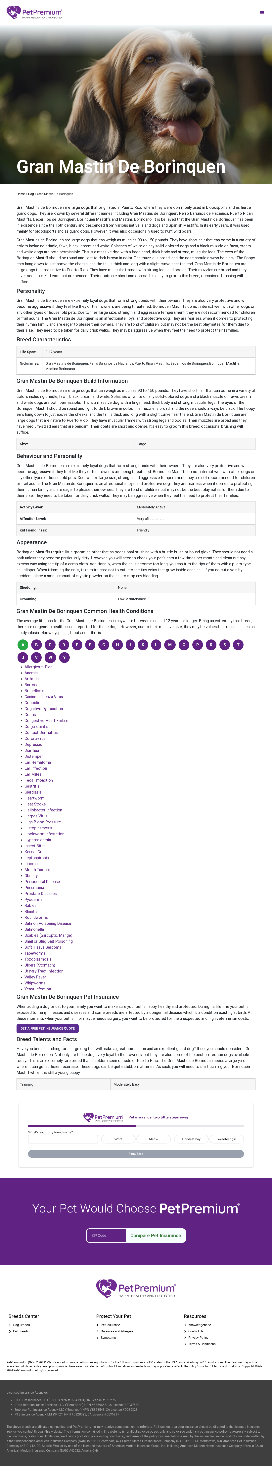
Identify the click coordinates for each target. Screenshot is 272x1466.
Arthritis (31, 678)
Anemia (31, 672)
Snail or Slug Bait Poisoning (48, 941)
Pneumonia (34, 887)
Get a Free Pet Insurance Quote (48, 1028)
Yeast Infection (37, 989)
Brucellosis (34, 690)
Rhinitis (30, 911)
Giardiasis (33, 792)
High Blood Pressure (42, 822)
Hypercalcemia (37, 839)
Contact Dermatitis (41, 732)
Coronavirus (35, 738)
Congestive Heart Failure (46, 720)
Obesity (31, 875)
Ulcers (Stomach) (39, 965)
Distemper (33, 756)
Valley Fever (35, 977)
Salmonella (34, 929)
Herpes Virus (35, 816)
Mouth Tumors (37, 869)
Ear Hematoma (37, 762)
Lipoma (31, 863)
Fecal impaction (38, 780)
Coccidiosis (34, 702)
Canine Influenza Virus (43, 696)
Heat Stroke (35, 804)
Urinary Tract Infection (43, 971)
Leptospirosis (36, 857)
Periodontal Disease (42, 881)
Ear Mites (32, 774)
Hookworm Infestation (44, 834)
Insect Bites (35, 845)
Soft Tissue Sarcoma (42, 947)
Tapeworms (34, 953)
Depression (34, 744)
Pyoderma (33, 899)
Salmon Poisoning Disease (47, 923)
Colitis (30, 714)
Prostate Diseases (40, 893)
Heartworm (34, 798)
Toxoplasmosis (37, 959)
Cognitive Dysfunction (43, 708)
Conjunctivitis (36, 726)
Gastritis (31, 786)
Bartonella (33, 684)
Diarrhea (31, 750)
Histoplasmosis (38, 828)
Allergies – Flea (38, 667)
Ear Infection (35, 768)
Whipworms (34, 983)
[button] (262, 12)
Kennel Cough (36, 851)
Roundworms (36, 917)
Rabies (30, 905)
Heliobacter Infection (43, 810)
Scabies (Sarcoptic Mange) (48, 935)
